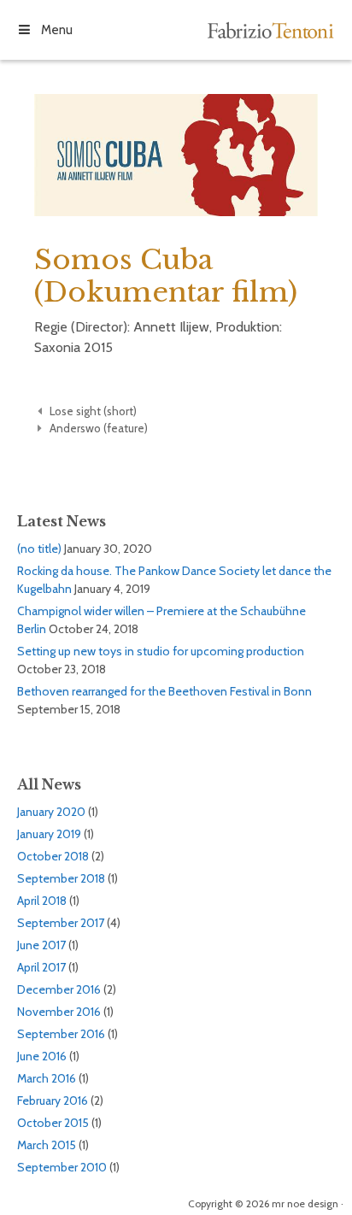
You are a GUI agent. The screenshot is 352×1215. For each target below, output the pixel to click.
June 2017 (41, 945)
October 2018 (53, 856)
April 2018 (42, 900)
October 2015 (53, 1122)
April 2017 (41, 967)
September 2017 (60, 922)
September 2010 (62, 1167)
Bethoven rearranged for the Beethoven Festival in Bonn (164, 691)
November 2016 (59, 1011)
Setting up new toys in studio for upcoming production (160, 651)
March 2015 (46, 1145)
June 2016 (42, 1056)
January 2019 (49, 834)
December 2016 (59, 989)
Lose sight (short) (93, 411)
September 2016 (61, 1034)
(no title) (39, 548)
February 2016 (52, 1100)
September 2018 (61, 878)
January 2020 (51, 811)
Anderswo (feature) (99, 428)
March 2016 (46, 1078)
